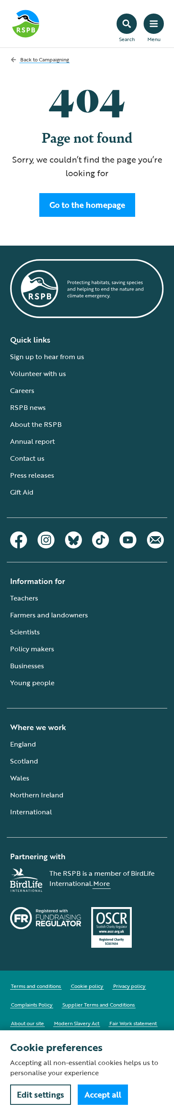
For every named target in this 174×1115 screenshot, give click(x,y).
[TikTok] (100, 539)
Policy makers (32, 649)
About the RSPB (36, 424)
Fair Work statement (133, 1023)
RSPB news (28, 407)
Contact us (27, 458)
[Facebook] (18, 539)
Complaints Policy (31, 1004)
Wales (19, 778)
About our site (27, 1023)
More (101, 883)
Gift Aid (21, 492)
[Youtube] (128, 539)
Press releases (32, 475)
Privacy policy (129, 985)
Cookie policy (87, 985)
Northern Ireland (36, 795)
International (31, 812)
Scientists (25, 632)
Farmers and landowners (49, 615)
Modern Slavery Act (76, 1023)
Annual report (32, 441)
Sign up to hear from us (47, 356)
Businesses (27, 666)
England (23, 744)
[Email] (155, 539)
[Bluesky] (73, 539)
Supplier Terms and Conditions (99, 1004)
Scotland (24, 761)
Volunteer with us (38, 373)
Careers (22, 390)
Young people (32, 683)
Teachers (24, 598)
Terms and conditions (36, 985)
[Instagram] (46, 539)
